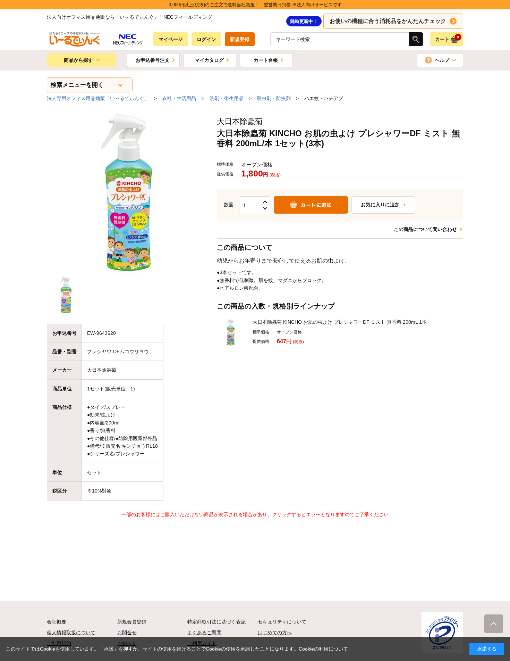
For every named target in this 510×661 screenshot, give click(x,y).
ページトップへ (493, 623)
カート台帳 (266, 60)
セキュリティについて (282, 622)
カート (447, 38)
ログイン (206, 39)
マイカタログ (209, 60)
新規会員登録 (131, 622)
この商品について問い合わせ (425, 229)
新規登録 (239, 39)
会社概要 (56, 622)
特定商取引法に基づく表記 (216, 622)
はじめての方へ (275, 632)
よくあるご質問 (204, 632)
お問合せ (127, 632)
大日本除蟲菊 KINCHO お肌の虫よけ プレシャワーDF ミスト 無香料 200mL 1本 (340, 322)
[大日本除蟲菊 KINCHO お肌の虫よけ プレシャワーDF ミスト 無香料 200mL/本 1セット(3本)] (126, 192)
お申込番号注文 (153, 60)
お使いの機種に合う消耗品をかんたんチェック (388, 21)
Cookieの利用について (323, 649)
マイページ (171, 39)
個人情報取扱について (71, 632)
